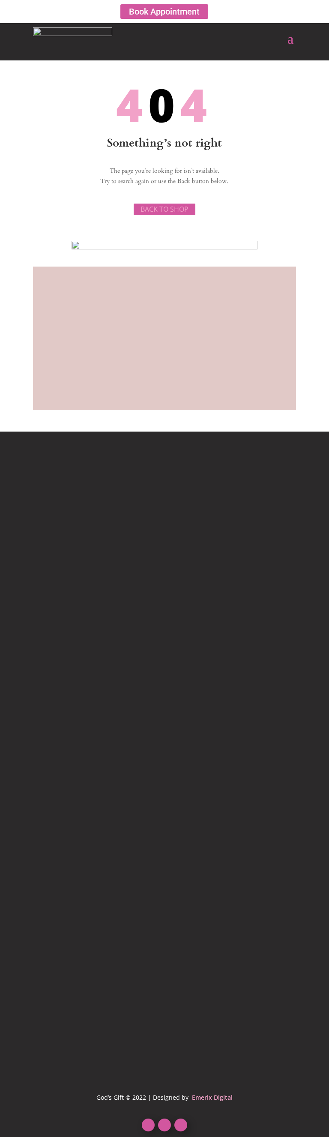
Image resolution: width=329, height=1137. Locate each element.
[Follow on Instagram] (180, 1125)
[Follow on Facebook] (148, 1125)
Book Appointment (164, 11)
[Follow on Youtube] (164, 1125)
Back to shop (164, 209)
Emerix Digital (211, 1097)
